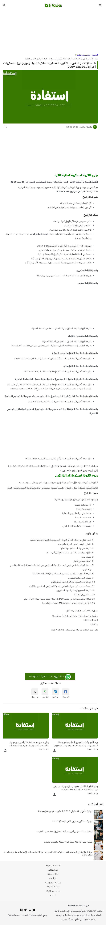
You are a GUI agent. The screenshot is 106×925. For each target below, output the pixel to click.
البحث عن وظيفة (53, 865)
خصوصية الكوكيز (53, 891)
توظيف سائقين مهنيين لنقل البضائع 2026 (72, 821)
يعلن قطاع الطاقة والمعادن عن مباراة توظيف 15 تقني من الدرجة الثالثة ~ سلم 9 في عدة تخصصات (75, 788)
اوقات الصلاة (53, 874)
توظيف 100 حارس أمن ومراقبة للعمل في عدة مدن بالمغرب (64, 831)
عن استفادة (53, 870)
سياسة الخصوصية (53, 882)
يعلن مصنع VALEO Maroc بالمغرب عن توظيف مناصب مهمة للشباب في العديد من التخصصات (29, 744)
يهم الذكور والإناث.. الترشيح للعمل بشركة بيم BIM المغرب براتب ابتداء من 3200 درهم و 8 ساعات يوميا (76, 744)
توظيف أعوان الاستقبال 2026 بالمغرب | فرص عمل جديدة (65, 811)
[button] (4, 5)
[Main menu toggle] (100, 5)
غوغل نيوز (53, 878)
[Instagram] (21, 910)
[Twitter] (25, 910)
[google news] (29, 910)
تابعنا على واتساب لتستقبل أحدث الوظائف (47, 676)
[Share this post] (5, 126)
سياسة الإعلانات (53, 886)
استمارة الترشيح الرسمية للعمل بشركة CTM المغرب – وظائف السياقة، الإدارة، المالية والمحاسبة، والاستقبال (48, 854)
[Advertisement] (53, 31)
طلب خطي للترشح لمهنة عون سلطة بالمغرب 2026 (68, 841)
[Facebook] (34, 910)
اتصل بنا (53, 895)
